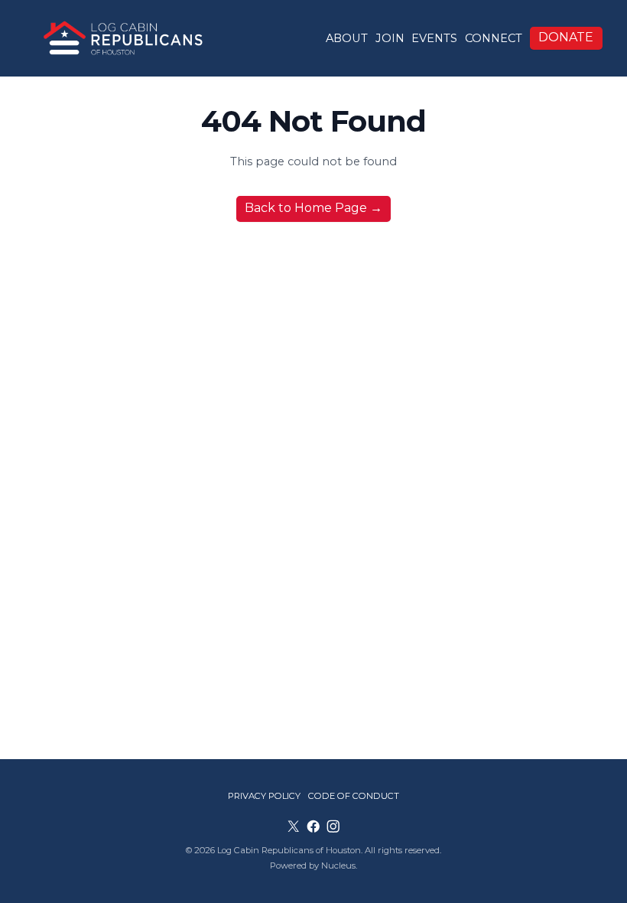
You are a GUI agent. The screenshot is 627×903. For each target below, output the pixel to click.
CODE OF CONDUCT (353, 796)
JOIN (389, 38)
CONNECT (493, 38)
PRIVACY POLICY (264, 796)
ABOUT (347, 38)
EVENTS (434, 38)
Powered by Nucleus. (313, 865)
